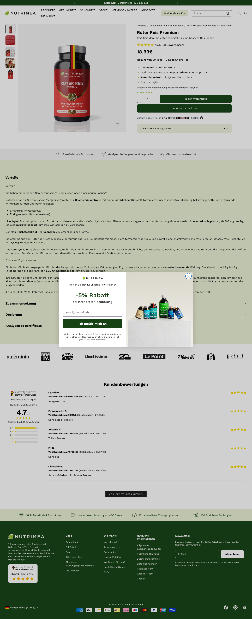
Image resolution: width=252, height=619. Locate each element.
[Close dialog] (188, 276)
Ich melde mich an (93, 323)
